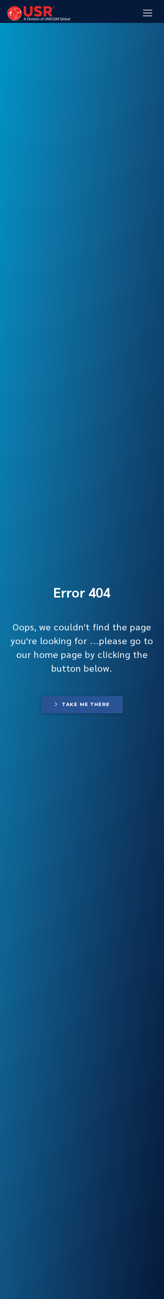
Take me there (85, 704)
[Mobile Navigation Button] (147, 13)
